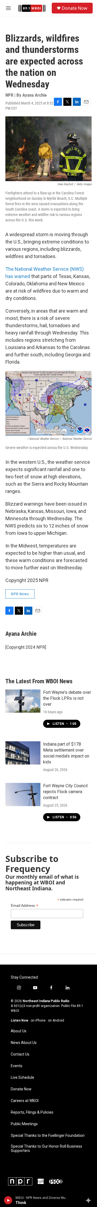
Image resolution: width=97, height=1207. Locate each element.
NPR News (20, 594)
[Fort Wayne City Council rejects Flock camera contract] (22, 794)
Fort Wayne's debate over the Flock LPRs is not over (67, 698)
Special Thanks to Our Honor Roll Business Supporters (46, 1148)
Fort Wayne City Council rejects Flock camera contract (65, 791)
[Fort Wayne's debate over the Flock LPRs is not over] (22, 701)
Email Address (24, 905)
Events (16, 1066)
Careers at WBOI (25, 1101)
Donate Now (74, 8)
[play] (8, 1200)
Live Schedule (22, 1078)
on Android (56, 1020)
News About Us (24, 1043)
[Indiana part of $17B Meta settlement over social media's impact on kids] (22, 753)
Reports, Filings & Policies (32, 1112)
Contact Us (20, 1054)
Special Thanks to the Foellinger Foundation (48, 1136)
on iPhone (38, 1020)
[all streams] (90, 1200)
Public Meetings (24, 1124)
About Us (18, 1031)
